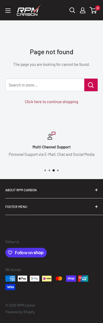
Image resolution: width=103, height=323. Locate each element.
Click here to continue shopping (51, 101)
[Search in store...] (91, 85)
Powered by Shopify (20, 312)
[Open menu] (8, 10)
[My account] (82, 10)
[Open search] (72, 10)
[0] (93, 10)
